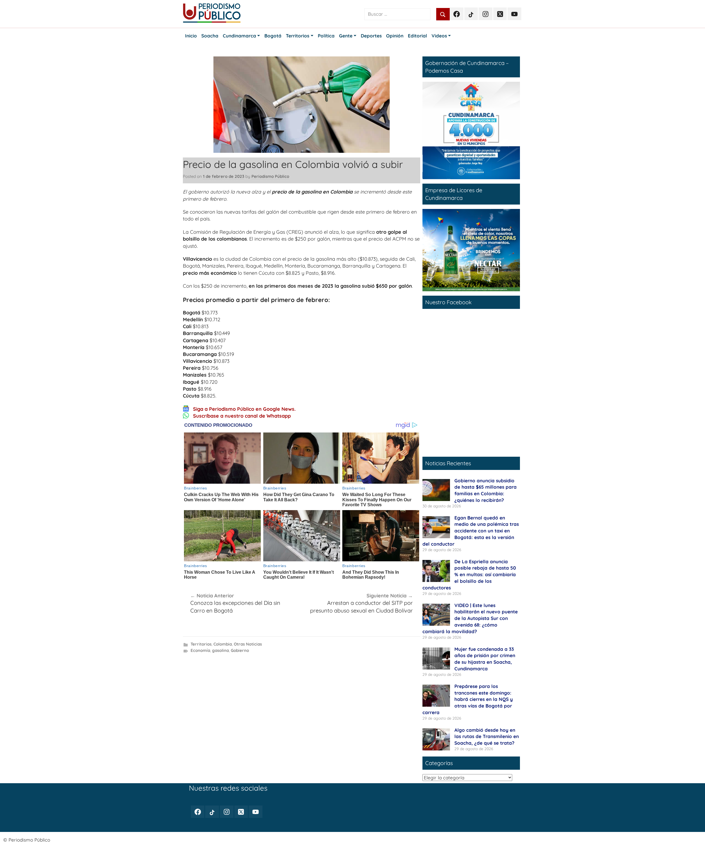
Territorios (201, 644)
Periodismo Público (270, 176)
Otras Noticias (248, 644)
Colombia (222, 644)
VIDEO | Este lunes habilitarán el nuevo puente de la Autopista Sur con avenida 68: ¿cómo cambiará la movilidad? (470, 618)
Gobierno (240, 650)
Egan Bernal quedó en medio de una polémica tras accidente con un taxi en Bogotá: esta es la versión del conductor (470, 531)
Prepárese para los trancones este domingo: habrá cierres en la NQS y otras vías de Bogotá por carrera (467, 699)
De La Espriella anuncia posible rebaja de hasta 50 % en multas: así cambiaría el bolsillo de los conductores (469, 575)
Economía (200, 650)
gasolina (220, 650)
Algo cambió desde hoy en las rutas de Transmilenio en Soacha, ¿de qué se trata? (486, 736)
